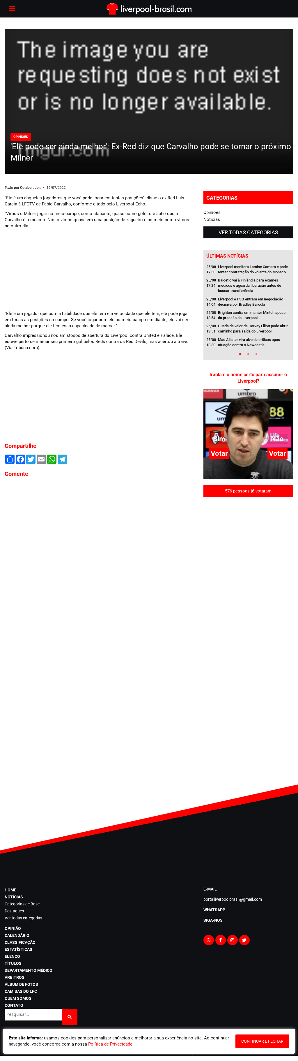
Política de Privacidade (110, 1044)
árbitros (14, 977)
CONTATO (14, 1005)
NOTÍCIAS (14, 897)
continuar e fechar (262, 1041)
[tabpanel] (248, 307)
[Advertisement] (48, 269)
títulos (13, 963)
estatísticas (18, 949)
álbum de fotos (21, 984)
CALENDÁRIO (17, 935)
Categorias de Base (22, 904)
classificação (20, 942)
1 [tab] (240, 354)
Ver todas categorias (248, 232)
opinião (13, 928)
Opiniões (212, 212)
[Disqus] (99, 561)
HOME (10, 890)
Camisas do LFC (21, 991)
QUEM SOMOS (18, 998)
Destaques (14, 911)
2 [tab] (248, 354)
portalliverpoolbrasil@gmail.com (232, 899)
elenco (12, 956)
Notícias (211, 219)
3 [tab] (256, 354)
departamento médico (28, 970)
